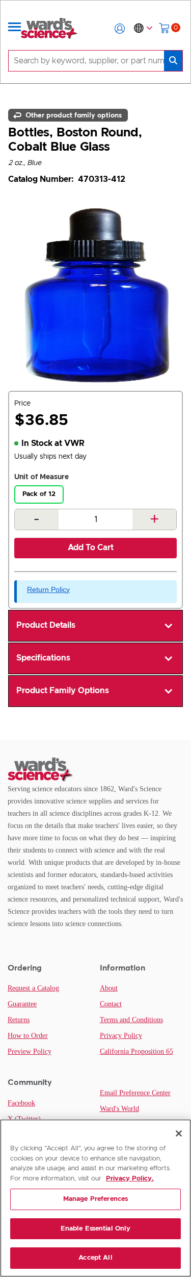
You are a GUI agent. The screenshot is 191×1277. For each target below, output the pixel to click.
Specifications (43, 658)
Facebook (21, 1103)
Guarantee (22, 1004)
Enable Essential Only (96, 1228)
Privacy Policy (121, 1035)
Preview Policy (29, 1051)
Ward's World (119, 1109)
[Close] (179, 1133)
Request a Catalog (33, 988)
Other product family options (72, 115)
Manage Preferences (95, 1199)
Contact (111, 1004)
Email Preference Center (135, 1093)
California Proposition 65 (136, 1051)
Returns (19, 1020)
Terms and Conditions (131, 1020)
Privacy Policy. (130, 1178)
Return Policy (48, 589)
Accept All (95, 1258)
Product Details (45, 625)
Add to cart (91, 547)
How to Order (28, 1035)
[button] (120, 28)
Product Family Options (62, 691)
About (109, 988)
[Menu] (15, 28)
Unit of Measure (41, 477)
